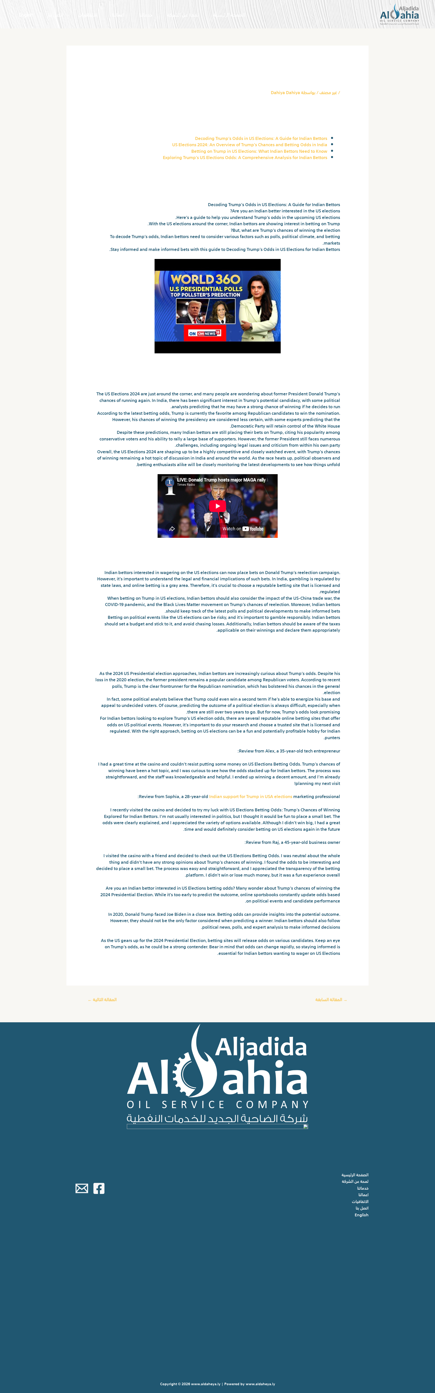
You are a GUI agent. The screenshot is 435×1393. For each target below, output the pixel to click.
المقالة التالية (102, 999)
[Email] (81, 1188)
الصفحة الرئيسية (229, 14)
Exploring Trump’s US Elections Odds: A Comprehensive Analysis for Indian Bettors (245, 157)
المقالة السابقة (331, 999)
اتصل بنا (55, 14)
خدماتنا (145, 14)
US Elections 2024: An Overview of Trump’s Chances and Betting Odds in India (249, 144)
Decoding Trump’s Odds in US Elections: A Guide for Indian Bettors (261, 138)
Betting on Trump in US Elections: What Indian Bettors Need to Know (259, 150)
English (26, 14)
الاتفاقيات (87, 14)
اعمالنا (118, 14)
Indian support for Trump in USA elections (250, 796)
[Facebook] (98, 1188)
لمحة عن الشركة (183, 14)
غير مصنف (328, 92)
